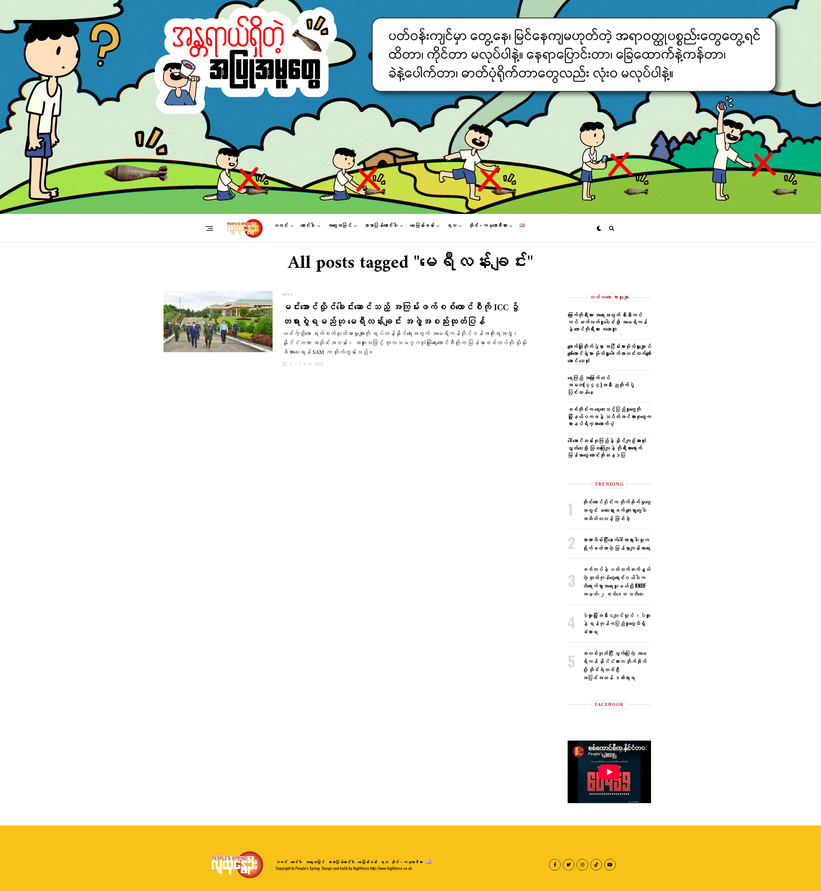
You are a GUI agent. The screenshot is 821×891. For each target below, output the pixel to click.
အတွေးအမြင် (339, 225)
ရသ (451, 225)
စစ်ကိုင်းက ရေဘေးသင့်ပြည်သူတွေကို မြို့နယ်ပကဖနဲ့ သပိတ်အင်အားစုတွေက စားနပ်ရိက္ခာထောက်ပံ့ (609, 416)
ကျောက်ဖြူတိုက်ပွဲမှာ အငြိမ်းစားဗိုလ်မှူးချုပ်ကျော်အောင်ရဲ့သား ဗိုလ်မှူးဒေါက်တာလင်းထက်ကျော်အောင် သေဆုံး (609, 353)
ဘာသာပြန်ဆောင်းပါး (381, 225)
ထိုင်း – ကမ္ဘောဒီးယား (488, 225)
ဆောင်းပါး (307, 225)
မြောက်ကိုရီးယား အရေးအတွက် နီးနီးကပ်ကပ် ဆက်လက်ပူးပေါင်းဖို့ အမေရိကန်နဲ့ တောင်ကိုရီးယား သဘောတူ (607, 322)
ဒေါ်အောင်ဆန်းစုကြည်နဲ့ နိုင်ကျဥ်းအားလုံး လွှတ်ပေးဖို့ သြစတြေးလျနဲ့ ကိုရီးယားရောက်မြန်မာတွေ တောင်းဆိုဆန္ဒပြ (607, 448)
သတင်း (281, 225)
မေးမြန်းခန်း (422, 225)
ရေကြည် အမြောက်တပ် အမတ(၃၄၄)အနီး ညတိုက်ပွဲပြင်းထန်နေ (601, 385)
